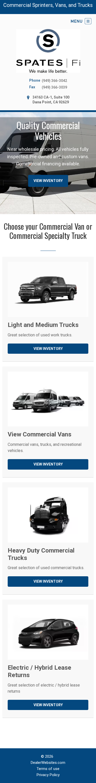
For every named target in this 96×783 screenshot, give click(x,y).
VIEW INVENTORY (48, 349)
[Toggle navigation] (81, 21)
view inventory (48, 181)
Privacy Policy (48, 775)
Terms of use (48, 768)
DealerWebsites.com (48, 762)
